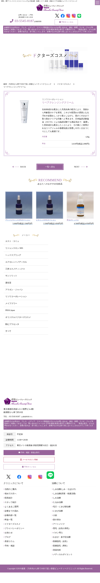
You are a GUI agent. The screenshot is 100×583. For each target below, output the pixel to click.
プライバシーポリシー (14, 528)
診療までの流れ (11, 511)
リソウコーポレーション (16, 296)
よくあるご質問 (11, 507)
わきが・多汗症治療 (62, 537)
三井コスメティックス (15, 269)
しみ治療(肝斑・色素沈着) (64, 494)
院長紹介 (9, 498)
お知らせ (9, 533)
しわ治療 (57, 498)
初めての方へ (10, 494)
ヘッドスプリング (13, 255)
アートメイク (59, 524)
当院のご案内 (10, 489)
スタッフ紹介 (10, 502)
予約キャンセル (67, 22)
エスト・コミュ (12, 241)
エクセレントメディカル (16, 262)
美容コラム (10, 541)
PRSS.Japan (10, 310)
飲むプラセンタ (12, 324)
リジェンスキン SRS (14, 248)
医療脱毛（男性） (61, 546)
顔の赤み (57, 520)
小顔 (55, 515)
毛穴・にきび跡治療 (62, 507)
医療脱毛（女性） (61, 541)
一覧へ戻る (50, 167)
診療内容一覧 (10, 515)
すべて (8, 331)
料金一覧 (9, 520)
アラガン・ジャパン (14, 290)
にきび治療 (58, 511)
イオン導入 (58, 533)
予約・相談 (10, 546)
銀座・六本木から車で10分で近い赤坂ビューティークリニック (48, 568)
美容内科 (57, 550)
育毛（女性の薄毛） (62, 528)
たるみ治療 (58, 502)
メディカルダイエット (63, 554)
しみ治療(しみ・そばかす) (64, 489)
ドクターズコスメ (12, 524)
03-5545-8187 (24, 20)
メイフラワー (11, 303)
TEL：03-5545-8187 (18, 416)
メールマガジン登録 (30, 460)
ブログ (8, 537)
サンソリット (11, 276)
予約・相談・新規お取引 (30, 452)
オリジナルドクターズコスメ (18, 317)
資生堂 (8, 283)
